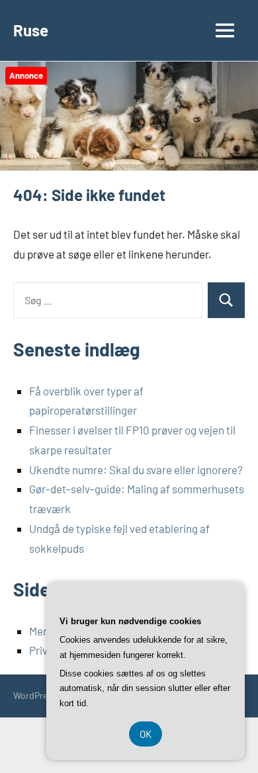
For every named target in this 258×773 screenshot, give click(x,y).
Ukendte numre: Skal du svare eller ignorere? (136, 469)
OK (145, 734)
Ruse (30, 30)
